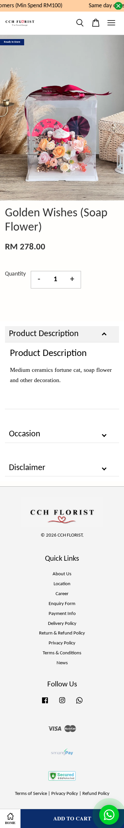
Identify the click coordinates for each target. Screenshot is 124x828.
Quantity (15, 274)
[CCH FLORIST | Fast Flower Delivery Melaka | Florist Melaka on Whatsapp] (79, 703)
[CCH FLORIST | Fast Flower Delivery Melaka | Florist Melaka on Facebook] (45, 703)
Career (62, 593)
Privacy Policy (62, 643)
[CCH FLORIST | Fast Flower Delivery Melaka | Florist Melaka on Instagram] (62, 703)
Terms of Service (31, 793)
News (62, 663)
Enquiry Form (62, 603)
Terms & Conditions (62, 653)
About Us (62, 574)
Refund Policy (95, 793)
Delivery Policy (62, 623)
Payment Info (62, 613)
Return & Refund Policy (62, 633)
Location (62, 584)
